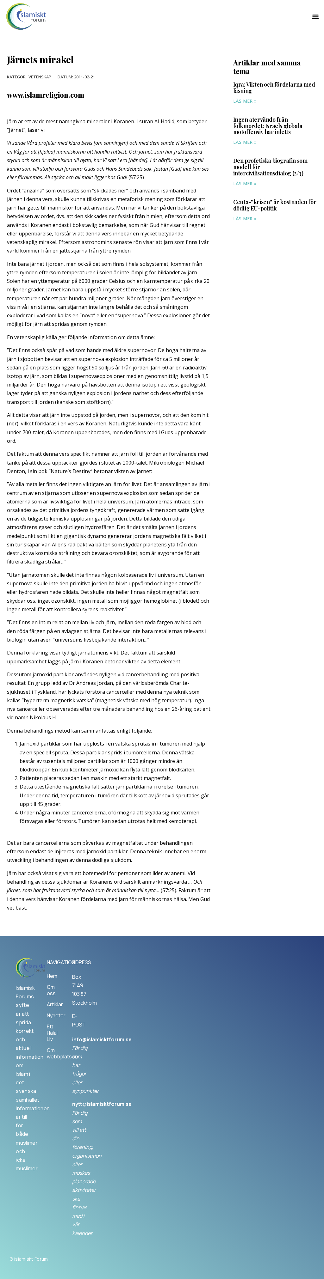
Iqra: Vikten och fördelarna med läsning (274, 87)
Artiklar (53, 1004)
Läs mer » (245, 101)
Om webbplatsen (53, 1053)
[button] (315, 16)
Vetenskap (39, 77)
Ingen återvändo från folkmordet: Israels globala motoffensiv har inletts (267, 126)
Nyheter (53, 1015)
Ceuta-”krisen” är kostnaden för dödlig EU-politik (274, 205)
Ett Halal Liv (52, 1032)
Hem (52, 976)
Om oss (51, 990)
